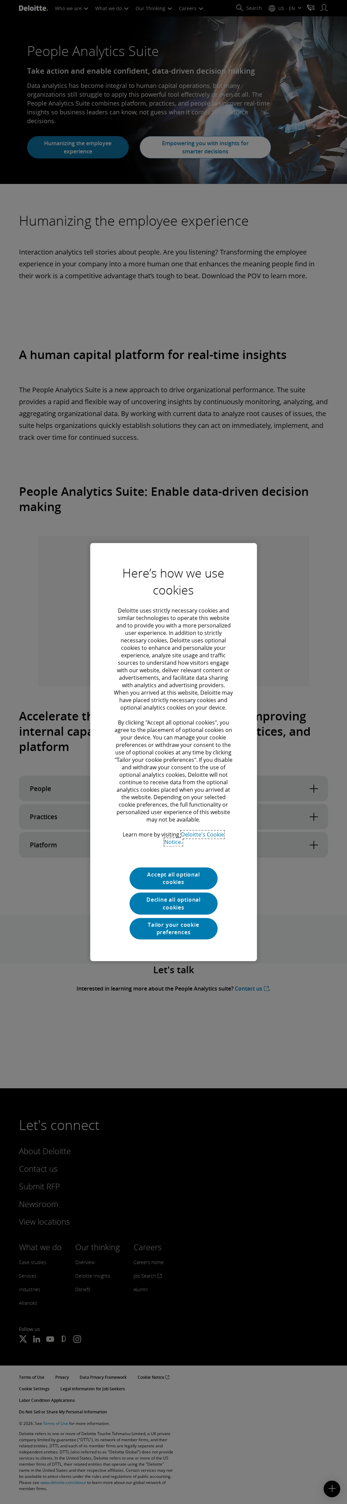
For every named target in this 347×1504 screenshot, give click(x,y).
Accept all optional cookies (173, 878)
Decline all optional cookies (173, 903)
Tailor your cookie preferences (173, 928)
